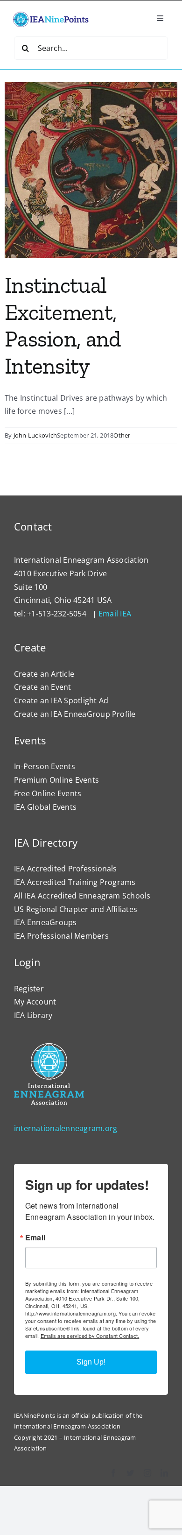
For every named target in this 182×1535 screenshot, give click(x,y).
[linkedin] (164, 1473)
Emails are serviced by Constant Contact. (90, 1335)
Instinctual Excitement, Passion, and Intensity (62, 325)
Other (121, 435)
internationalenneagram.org (65, 1128)
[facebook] (113, 1473)
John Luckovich (35, 435)
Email (35, 1237)
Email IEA (114, 613)
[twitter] (130, 1473)
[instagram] (147, 1473)
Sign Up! (91, 1362)
